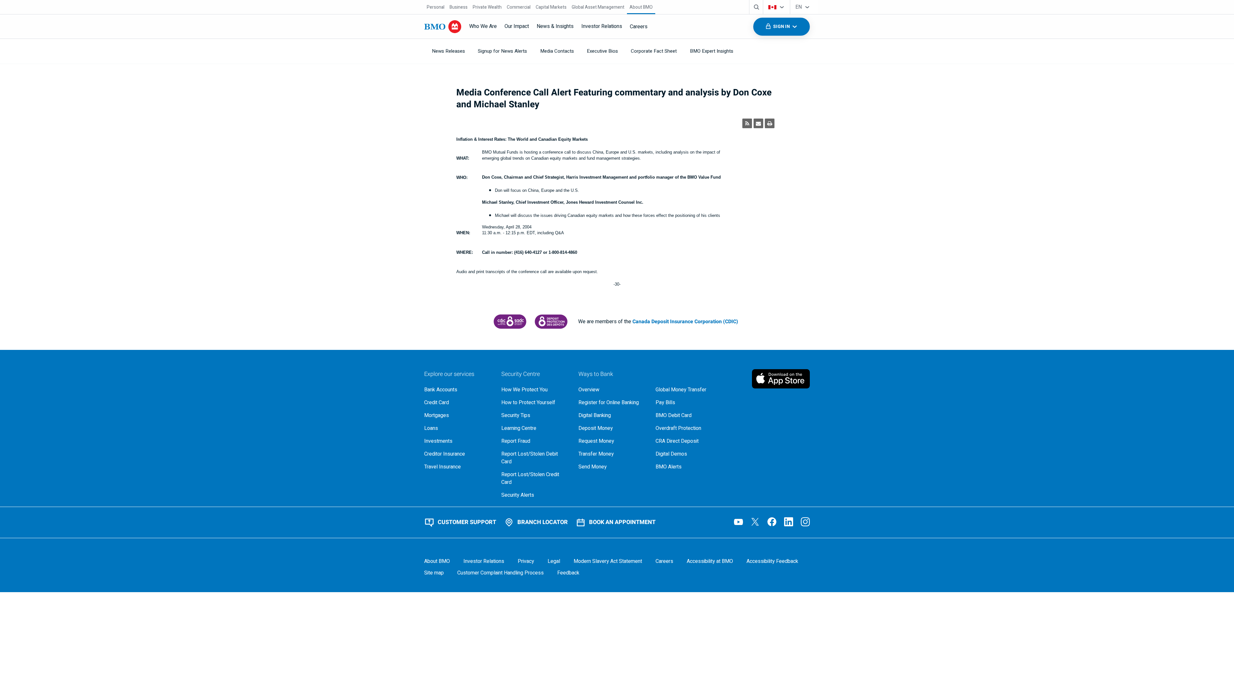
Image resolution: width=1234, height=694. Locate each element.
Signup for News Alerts (502, 51)
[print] (769, 123)
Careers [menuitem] (639, 27)
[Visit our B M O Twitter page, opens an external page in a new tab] (755, 521)
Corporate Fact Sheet (654, 51)
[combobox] (776, 7)
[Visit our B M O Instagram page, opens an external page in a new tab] (805, 521)
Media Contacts (557, 51)
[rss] (747, 123)
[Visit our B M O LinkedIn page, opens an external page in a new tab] (788, 521)
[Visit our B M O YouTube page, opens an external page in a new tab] (738, 521)
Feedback (568, 573)
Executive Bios (602, 51)
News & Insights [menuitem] (555, 26)
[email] (758, 123)
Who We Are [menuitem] (483, 26)
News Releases (448, 51)
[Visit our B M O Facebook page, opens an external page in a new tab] (771, 521)
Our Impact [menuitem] (517, 26)
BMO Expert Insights (711, 51)
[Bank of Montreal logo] (442, 26)
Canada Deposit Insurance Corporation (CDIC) (685, 321)
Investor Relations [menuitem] (601, 26)
